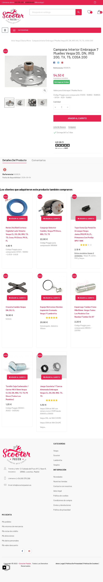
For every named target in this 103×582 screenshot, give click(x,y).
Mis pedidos (6, 522)
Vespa (55, 451)
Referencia (8, 174)
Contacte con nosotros (62, 486)
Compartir (54, 63)
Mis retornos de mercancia (12, 526)
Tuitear (58, 63)
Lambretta (57, 460)
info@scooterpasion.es (22, 485)
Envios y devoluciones (62, 505)
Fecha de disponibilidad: (12, 177)
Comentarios (39, 160)
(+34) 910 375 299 (23, 478)
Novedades (57, 477)
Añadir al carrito (77, 118)
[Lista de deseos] (89, 12)
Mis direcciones (8, 536)
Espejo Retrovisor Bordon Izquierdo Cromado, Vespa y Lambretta (51, 310)
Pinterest (62, 63)
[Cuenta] (95, 2)
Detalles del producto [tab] (15, 160)
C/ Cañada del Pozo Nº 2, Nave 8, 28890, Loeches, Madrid (33, 470)
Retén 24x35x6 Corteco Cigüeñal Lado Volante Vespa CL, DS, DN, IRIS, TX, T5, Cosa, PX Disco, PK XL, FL (17, 234)
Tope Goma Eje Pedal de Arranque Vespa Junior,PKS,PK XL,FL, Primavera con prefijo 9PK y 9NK (85, 234)
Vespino (56, 465)
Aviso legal (57, 491)
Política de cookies (60, 496)
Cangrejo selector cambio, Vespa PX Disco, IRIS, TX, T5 (50, 230)
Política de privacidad (61, 510)
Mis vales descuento (10, 545)
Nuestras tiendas (60, 481)
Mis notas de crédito (10, 531)
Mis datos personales (10, 540)
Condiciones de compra (62, 500)
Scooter (56, 455)
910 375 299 (19, 2)
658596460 (29, 2)
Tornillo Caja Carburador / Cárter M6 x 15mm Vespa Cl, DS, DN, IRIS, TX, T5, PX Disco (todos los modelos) (17, 392)
